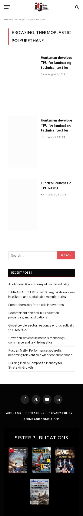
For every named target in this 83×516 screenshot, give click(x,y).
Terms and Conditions (41, 419)
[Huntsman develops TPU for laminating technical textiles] (22, 79)
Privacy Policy (61, 412)
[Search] (76, 7)
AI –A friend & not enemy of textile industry (38, 284)
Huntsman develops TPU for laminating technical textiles (56, 63)
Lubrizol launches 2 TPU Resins (56, 185)
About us (13, 412)
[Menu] (7, 7)
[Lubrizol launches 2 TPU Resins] (22, 204)
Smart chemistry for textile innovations (36, 305)
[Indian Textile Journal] (41, 7)
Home (7, 19)
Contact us (34, 412)
